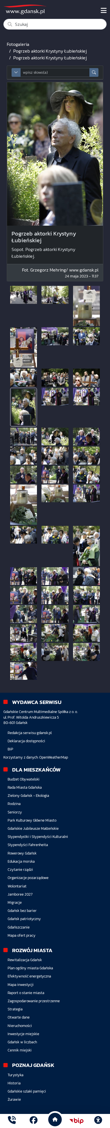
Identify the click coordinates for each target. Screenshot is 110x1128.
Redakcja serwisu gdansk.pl (30, 732)
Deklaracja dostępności (26, 741)
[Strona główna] (12, 1120)
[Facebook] (34, 1120)
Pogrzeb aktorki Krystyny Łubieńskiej (50, 51)
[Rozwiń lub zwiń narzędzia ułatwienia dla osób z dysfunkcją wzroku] (98, 1121)
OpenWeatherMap (53, 757)
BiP (10, 749)
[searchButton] (93, 72)
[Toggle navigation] (104, 10)
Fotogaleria (18, 44)
